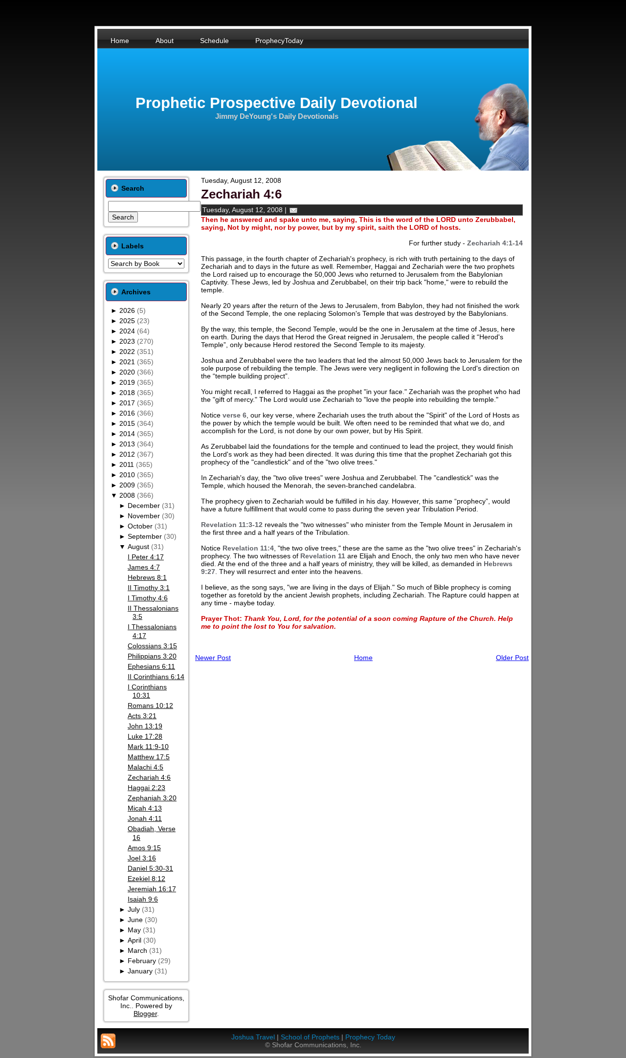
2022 (127, 351)
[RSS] (108, 1041)
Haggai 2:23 (146, 788)
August (138, 547)
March (137, 950)
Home (363, 657)
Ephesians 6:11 (151, 666)
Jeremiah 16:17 (152, 889)
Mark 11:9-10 (148, 746)
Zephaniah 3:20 (152, 798)
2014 (127, 434)
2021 (127, 362)
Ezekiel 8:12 (146, 878)
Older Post (512, 657)
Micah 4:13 (145, 808)
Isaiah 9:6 (143, 899)
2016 (127, 413)
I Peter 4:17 (146, 557)
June (135, 920)
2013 (127, 444)
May (134, 930)
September (145, 536)
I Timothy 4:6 (148, 598)
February (142, 961)
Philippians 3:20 (152, 656)
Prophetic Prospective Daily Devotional (276, 102)
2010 (127, 475)
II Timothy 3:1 (149, 588)
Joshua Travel (253, 1037)
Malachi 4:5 (145, 767)
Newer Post (213, 657)
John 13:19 (145, 726)
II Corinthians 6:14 (156, 677)
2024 (127, 331)
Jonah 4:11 (145, 818)
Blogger (145, 1013)
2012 (127, 454)
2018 (127, 393)
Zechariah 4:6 (149, 777)
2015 (127, 423)
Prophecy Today (370, 1037)
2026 (127, 310)
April (134, 940)
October (140, 526)
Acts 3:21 (142, 716)
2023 (127, 341)
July (134, 909)
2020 (127, 372)
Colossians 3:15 (152, 646)
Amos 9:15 (144, 848)
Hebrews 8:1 (147, 577)
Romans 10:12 (150, 705)
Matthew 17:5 (149, 757)
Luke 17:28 (145, 736)
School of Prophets (310, 1037)
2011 (126, 464)
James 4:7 (144, 567)
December (144, 505)
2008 (127, 495)
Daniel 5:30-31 (150, 868)
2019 (127, 382)
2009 (127, 485)
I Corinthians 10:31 (147, 691)
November (144, 516)
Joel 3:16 (142, 858)
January (140, 971)
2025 (127, 321)
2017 (127, 403)
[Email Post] (293, 210)
